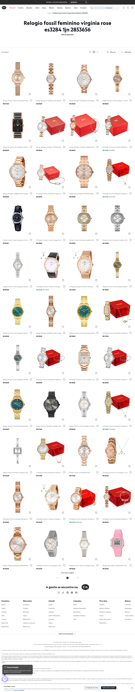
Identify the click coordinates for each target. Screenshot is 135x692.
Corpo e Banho (129, 615)
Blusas (3, 604)
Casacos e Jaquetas (105, 612)
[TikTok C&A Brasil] (63, 592)
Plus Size (103, 601)
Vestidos (4, 612)
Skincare (127, 612)
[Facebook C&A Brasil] (76, 592)
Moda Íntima (5, 626)
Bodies (51, 604)
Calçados (59, 8)
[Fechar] (132, 688)
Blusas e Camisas (104, 608)
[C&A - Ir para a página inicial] (4, 8)
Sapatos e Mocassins (79, 608)
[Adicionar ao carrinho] (30, 94)
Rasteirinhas (77, 612)
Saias (3, 615)
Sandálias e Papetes (79, 615)
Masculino (29, 8)
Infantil (37, 8)
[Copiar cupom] (86, 2)
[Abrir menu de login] (123, 8)
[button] (105, 8)
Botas (75, 604)
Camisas (25, 608)
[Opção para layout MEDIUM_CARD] (94, 52)
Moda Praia (4, 623)
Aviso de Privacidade (19, 690)
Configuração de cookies (92, 687)
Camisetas (26, 604)
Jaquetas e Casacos (29, 623)
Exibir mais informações (66, 634)
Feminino (20, 8)
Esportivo (68, 8)
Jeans (75, 8)
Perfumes (128, 604)
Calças (3, 608)
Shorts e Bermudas (54, 615)
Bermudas (26, 612)
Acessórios (128, 619)
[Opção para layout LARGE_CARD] (98, 52)
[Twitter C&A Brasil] (72, 592)
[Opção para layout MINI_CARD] (90, 52)
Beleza (44, 8)
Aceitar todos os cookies (109, 687)
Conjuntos (52, 608)
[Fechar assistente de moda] (30, 667)
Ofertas (12, 8)
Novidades (83, 8)
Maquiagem (128, 608)
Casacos (4, 619)
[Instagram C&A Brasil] (59, 592)
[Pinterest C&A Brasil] (67, 592)
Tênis (74, 619)
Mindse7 (51, 8)
